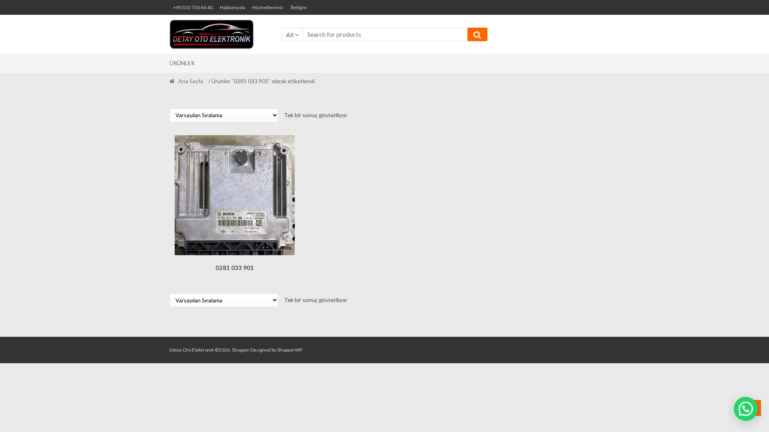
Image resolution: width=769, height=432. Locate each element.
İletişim (299, 7)
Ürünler (182, 63)
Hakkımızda (232, 7)
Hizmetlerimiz (268, 7)
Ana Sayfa (190, 81)
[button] (746, 409)
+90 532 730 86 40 (193, 7)
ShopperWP (289, 350)
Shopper (241, 350)
